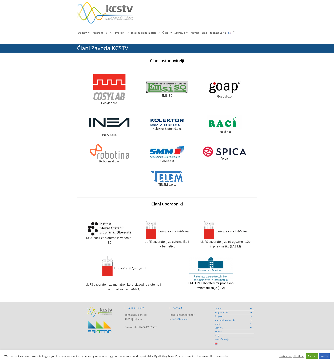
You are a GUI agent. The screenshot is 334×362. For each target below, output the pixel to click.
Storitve (219, 327)
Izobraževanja (222, 339)
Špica (224, 159)
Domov (218, 308)
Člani (217, 323)
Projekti (219, 316)
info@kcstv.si (180, 319)
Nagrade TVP (221, 312)
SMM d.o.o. (167, 161)
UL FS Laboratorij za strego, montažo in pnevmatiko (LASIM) (225, 244)
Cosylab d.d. (109, 103)
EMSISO (167, 95)
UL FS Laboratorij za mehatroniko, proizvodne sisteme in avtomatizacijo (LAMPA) (123, 287)
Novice (218, 331)
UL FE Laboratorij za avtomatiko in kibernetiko (167, 244)
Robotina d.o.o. (109, 161)
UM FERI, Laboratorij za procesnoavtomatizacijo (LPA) (210, 285)
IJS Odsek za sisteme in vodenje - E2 (109, 240)
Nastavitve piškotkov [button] (291, 356)
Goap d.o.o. (224, 96)
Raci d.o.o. (225, 132)
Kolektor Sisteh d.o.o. (167, 129)
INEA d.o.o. (109, 135)
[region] (167, 130)
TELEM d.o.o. (167, 184)
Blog (217, 335)
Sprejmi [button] (312, 355)
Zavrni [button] (324, 355)
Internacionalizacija (225, 320)
